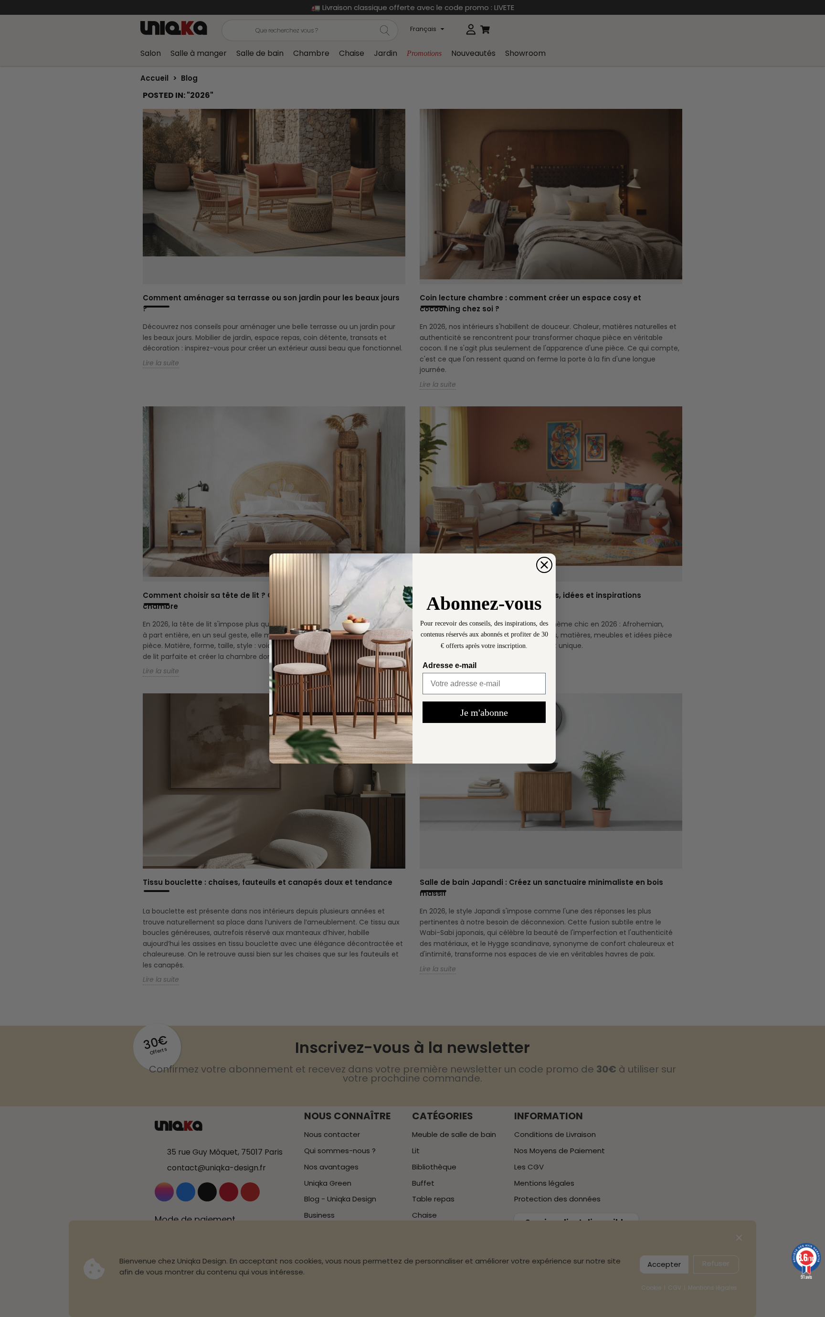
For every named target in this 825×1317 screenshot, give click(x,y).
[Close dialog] (544, 565)
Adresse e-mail (449, 665)
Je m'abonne (484, 712)
